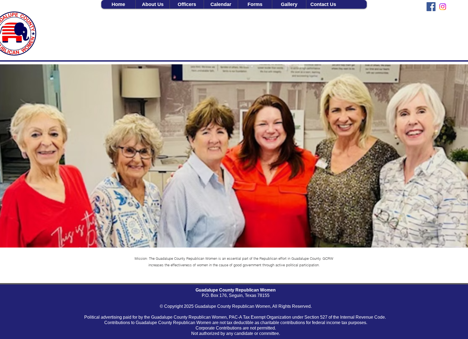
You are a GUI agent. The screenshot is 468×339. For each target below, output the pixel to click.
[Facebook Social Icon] (431, 6)
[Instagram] (442, 6)
